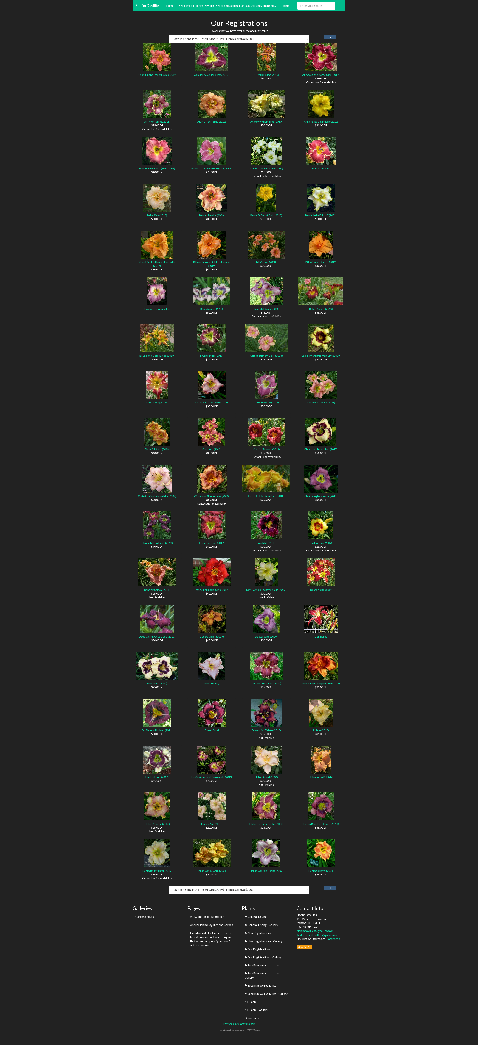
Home (169, 5)
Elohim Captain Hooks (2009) (266, 870)
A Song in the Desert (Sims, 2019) (157, 74)
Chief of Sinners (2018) (266, 449)
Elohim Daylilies (148, 5)
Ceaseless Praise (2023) (321, 402)
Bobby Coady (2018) (321, 308)
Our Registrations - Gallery (264, 957)
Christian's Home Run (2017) (320, 449)
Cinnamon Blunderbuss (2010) (211, 496)
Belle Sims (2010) (157, 215)
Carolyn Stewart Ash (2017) (211, 402)
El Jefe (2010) (321, 730)
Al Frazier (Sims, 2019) (266, 74)
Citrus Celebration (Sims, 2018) (266, 496)
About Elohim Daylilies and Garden (211, 925)
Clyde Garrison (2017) (211, 543)
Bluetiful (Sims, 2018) (266, 308)
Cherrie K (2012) (211, 449)
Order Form (252, 1018)
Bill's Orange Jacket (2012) (320, 262)
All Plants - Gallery (256, 1009)
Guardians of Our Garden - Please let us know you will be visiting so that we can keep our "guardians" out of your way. (211, 939)
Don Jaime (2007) (157, 683)
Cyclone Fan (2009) (321, 543)
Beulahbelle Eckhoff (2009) (320, 215)
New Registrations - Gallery (264, 941)
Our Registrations (258, 949)
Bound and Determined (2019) (157, 355)
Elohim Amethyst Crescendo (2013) (211, 777)
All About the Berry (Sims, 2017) (320, 74)
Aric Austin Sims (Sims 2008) (266, 168)
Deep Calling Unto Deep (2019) (157, 636)
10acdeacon (332, 939)
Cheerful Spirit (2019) (157, 449)
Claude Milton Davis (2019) (157, 543)
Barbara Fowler (321, 168)
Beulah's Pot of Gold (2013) (266, 215)
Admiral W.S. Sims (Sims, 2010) (211, 74)
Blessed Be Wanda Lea (157, 308)
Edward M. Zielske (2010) (266, 730)
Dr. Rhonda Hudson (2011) (157, 730)
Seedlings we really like (261, 985)
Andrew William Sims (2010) (266, 121)
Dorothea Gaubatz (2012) (266, 683)
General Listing (257, 916)
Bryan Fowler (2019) (211, 355)
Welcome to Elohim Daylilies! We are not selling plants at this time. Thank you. (227, 5)
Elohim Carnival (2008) (321, 870)
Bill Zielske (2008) (266, 262)
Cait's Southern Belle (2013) (266, 355)
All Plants (251, 1001)
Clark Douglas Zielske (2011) (320, 496)
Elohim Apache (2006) (157, 823)
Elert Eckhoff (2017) (157, 777)
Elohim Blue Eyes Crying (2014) (321, 823)
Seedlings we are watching (263, 965)
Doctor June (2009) (266, 636)
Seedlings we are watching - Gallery (263, 975)
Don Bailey (321, 636)
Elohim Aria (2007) (211, 823)
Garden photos (144, 916)
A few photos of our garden (207, 916)
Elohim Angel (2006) (266, 777)
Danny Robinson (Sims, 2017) (212, 589)
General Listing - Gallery (262, 925)
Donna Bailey (211, 683)
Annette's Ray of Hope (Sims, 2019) (211, 168)
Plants (285, 5)
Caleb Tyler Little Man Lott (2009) (321, 355)
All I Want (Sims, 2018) (157, 121)
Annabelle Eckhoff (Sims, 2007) (157, 168)
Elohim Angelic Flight (321, 777)
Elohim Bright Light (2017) (157, 870)
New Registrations (259, 933)
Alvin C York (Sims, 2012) (211, 121)
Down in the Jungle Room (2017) (321, 683)
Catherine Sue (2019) (266, 402)
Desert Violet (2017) (212, 636)
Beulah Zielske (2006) (211, 215)
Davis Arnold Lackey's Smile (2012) (266, 589)
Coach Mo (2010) (266, 543)
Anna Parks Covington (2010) (321, 121)
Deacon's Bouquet (321, 589)
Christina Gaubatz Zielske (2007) (157, 496)
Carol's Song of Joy (157, 402)
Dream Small (212, 730)
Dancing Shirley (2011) (157, 589)
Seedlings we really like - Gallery (267, 993)
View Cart (303, 947)
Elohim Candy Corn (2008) (212, 870)
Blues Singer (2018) (211, 308)
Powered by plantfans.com (239, 1023)
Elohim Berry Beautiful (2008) (266, 823)
